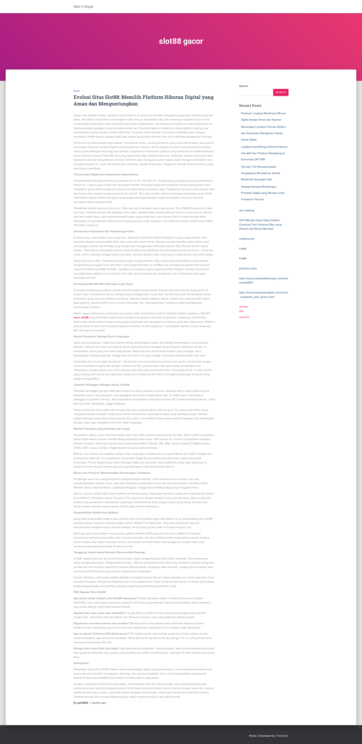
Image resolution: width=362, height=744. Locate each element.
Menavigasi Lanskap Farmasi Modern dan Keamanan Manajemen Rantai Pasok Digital (263, 133)
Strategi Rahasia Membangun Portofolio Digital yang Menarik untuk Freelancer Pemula (263, 193)
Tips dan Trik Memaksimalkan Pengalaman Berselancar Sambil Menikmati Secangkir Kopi (260, 173)
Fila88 (242, 248)
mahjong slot (246, 238)
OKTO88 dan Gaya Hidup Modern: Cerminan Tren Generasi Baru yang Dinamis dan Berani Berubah (260, 224)
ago (98, 702)
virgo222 (244, 317)
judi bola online (248, 268)
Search (243, 85)
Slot (241, 310)
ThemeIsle (282, 735)
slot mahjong (246, 210)
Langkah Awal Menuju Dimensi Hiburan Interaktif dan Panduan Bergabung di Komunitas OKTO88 (264, 153)
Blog (77, 91)
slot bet (243, 306)
